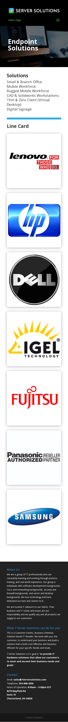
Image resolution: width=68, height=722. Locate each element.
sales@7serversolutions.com (29, 679)
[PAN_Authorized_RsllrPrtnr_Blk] (34, 483)
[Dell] (34, 305)
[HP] (34, 246)
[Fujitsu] (34, 424)
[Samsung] (34, 543)
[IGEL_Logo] (34, 365)
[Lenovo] (34, 187)
